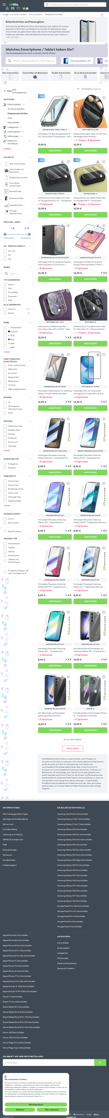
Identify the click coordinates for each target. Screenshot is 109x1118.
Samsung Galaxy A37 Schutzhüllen (72, 885)
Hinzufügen (55, 151)
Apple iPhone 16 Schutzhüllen (15, 935)
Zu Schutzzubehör (16, 109)
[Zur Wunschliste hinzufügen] (68, 98)
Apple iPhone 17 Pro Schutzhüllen (17, 976)
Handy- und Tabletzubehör (15, 14)
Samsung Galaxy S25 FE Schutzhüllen (73, 865)
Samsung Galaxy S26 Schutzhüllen (72, 829)
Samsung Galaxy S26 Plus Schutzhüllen (74, 834)
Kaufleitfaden (9, 860)
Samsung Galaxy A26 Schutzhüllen (72, 891)
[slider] (5, 234)
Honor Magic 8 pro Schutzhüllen (17, 1048)
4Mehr (7, 505)
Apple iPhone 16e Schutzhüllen (16, 940)
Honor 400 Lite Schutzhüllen (15, 1037)
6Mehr (7, 352)
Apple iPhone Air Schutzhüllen (16, 971)
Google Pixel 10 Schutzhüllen (69, 926)
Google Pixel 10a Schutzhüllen (70, 921)
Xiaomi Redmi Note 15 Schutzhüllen (18, 1012)
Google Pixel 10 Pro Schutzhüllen (71, 916)
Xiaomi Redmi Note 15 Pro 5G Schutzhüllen (21, 1022)
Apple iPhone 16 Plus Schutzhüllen (17, 945)
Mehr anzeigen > (13, 37)
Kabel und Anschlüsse (66, 963)
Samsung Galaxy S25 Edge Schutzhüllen (74, 860)
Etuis (10, 118)
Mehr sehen (73, 748)
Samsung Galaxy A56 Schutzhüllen (72, 870)
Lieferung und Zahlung (12, 834)
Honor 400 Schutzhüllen (13, 1032)
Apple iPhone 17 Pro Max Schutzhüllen (19, 981)
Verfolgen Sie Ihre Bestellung (15, 819)
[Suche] (47, 4)
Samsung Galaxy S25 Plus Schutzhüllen (74, 850)
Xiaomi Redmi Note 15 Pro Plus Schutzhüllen (21, 1027)
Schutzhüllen (13, 122)
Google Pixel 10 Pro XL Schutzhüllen (72, 911)
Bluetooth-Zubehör (66, 968)
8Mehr (7, 450)
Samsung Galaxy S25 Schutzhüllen (72, 844)
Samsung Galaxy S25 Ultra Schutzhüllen (74, 855)
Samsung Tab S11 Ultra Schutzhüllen (72, 814)
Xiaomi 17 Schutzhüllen (12, 996)
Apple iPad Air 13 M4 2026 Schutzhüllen (20, 991)
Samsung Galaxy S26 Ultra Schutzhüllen (74, 839)
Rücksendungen (10, 850)
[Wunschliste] (18, 8)
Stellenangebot (10, 865)
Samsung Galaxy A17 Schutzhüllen (72, 896)
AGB (5, 844)
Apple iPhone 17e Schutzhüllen (16, 966)
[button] (90, 140)
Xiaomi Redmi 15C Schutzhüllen (16, 1007)
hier (43, 1096)
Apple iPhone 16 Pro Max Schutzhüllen (19, 956)
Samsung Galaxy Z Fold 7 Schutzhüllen (74, 824)
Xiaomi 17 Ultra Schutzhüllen (15, 1001)
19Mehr (7, 149)
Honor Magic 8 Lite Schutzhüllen (17, 1042)
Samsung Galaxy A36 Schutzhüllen (72, 880)
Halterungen (62, 958)
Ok (100, 1063)
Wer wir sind (8, 824)
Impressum (7, 855)
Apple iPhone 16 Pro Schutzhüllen (17, 950)
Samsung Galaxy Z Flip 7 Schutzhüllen (73, 819)
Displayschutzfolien (54, 14)
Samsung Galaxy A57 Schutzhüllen (72, 875)
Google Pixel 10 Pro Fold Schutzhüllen (73, 906)
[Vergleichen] (62, 98)
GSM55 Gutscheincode (13, 839)
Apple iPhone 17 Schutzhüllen (15, 961)
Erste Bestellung (10, 829)
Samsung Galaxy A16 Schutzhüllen (72, 901)
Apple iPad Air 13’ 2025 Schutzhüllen (18, 986)
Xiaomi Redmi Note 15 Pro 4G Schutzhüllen (21, 1017)
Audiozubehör (63, 948)
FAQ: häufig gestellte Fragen (15, 814)
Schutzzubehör (36, 14)
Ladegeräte (62, 953)
